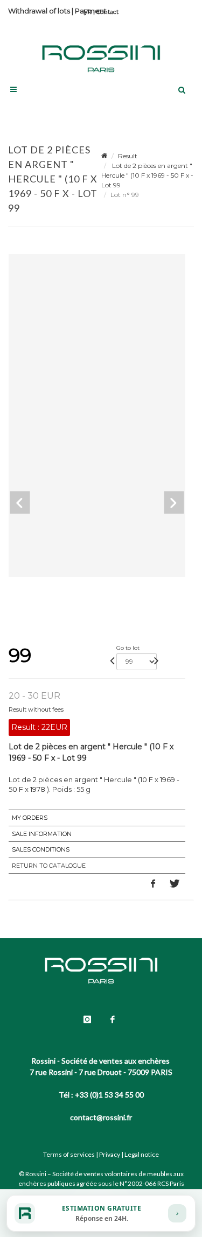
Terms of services (69, 1154)
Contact (107, 12)
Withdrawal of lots (39, 10)
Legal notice (141, 1154)
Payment (91, 10)
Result (127, 156)
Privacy (109, 1154)
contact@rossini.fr (101, 1117)
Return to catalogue (49, 865)
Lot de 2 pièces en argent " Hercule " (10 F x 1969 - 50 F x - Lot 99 (147, 175)
